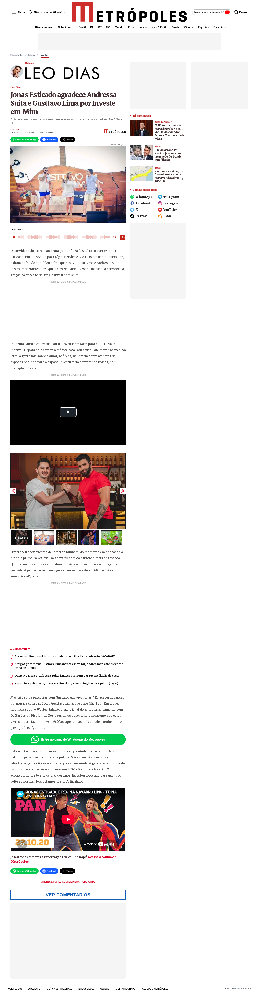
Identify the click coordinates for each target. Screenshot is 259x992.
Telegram (171, 197)
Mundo (119, 27)
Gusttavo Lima (71, 881)
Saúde (176, 27)
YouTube (170, 210)
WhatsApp (144, 197)
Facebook (143, 203)
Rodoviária (88, 881)
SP (99, 27)
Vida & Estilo (159, 27)
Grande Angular (163, 122)
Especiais (219, 27)
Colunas (31, 55)
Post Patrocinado (125, 989)
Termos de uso (86, 989)
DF (92, 27)
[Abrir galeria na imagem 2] (44, 537)
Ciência (189, 27)
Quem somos (15, 989)
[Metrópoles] (129, 12)
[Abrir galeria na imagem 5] (111, 537)
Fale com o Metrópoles (154, 989)
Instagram (172, 203)
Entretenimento (137, 27)
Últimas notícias (43, 27)
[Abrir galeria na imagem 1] (68, 491)
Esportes (203, 27)
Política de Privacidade (59, 989)
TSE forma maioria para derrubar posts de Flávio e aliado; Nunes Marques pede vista (169, 132)
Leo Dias (45, 55)
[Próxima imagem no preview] (123, 491)
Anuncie (104, 989)
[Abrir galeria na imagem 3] (66, 537)
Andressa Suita (51, 881)
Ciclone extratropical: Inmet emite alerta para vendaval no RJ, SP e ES (170, 176)
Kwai (167, 216)
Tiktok (141, 216)
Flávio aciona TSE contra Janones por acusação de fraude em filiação (168, 155)
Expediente (34, 989)
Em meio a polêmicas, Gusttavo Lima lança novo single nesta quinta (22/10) (66, 683)
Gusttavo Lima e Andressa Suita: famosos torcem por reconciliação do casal (67, 675)
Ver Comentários (68, 894)
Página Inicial (16, 55)
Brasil (82, 27)
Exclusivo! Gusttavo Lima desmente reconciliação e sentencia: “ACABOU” (65, 656)
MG (108, 27)
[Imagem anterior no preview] (13, 491)
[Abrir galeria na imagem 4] (88, 537)
